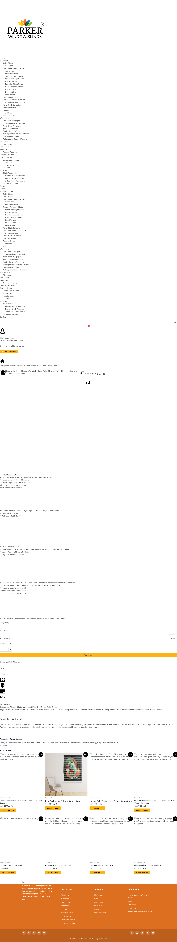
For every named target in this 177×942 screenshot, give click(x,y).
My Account (98, 895)
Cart (96, 899)
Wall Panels (4, 272)
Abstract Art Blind (12, 709)
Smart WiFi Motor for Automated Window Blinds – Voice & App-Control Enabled (32, 585)
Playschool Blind (11, 204)
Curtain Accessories (68, 923)
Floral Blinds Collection (12, 236)
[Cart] (88, 326)
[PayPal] (34, 933)
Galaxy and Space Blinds (15, 233)
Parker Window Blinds (153, 709)
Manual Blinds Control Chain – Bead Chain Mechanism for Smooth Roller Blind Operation (36, 549)
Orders (97, 909)
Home (2, 188)
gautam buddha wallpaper (13, 259)
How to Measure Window (10, 475)
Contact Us (132, 905)
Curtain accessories (11, 314)
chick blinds (7, 243)
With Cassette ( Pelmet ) (9, 513)
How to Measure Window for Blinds (139, 896)
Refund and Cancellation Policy (140, 912)
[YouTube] (153, 933)
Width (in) (4, 630)
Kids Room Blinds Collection (14, 230)
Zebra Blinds (8, 196)
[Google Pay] (24, 933)
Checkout (98, 906)
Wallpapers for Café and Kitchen (16, 264)
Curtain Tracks (6, 288)
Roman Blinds (8, 246)
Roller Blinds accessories (15, 306)
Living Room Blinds (71, 709)
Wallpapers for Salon (11, 267)
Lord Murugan (11, 220)
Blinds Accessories (10, 304)
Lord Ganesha (11, 212)
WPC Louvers (8, 275)
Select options (8, 810)
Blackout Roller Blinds (40, 709)
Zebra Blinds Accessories (15, 311)
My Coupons (99, 902)
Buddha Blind (10, 223)
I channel (6, 298)
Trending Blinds (108, 709)
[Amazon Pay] (44, 933)
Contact (3, 317)
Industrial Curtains (7, 285)
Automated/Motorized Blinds (34, 366)
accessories (4, 301)
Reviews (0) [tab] (17, 719)
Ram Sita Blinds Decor (14, 215)
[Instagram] (137, 933)
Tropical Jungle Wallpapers (13, 262)
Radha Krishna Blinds (14, 217)
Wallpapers (4, 249)
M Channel (7, 293)
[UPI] (29, 933)
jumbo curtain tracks (11, 291)
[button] (81, 373)
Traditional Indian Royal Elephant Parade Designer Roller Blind (25, 477)
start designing (6, 745)
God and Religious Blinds (13, 207)
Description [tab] (5, 719)
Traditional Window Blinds (90, 709)
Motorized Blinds (9, 238)
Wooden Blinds (9, 241)
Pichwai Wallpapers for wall (14, 254)
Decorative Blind (56, 709)
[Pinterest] (148, 933)
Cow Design (10, 225)
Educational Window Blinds (13, 199)
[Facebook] (132, 933)
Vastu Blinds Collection (12, 228)
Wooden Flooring (10, 283)
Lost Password (100, 913)
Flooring (3, 280)
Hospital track (8, 296)
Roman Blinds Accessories (15, 309)
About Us (131, 901)
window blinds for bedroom (127, 709)
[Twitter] (142, 933)
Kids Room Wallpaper (11, 251)
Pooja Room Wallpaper (12, 256)
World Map (9, 202)
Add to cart (88, 655)
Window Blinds (6, 191)
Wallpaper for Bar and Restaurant (16, 270)
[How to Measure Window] (87, 381)
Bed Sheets (4, 277)
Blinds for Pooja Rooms (14, 209)
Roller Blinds (8, 194)
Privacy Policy (133, 908)
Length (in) (4, 622)
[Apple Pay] (39, 933)
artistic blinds (25, 709)
